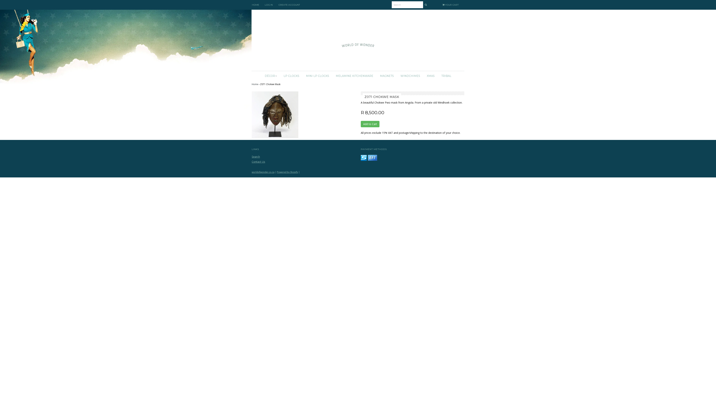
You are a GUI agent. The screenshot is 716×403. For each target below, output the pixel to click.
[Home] (358, 41)
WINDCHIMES (410, 76)
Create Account (289, 4)
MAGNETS (387, 76)
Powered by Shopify (287, 172)
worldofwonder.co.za (263, 172)
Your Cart (452, 4)
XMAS (431, 76)
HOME (255, 4)
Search (256, 156)
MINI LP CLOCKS (317, 76)
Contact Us (258, 161)
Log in (269, 4)
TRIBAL (446, 76)
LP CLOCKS (291, 76)
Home (255, 84)
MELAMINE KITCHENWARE (354, 76)
